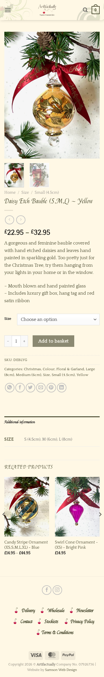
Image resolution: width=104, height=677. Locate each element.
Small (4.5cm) (47, 192)
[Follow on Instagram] (57, 590)
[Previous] (13, 95)
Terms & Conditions (58, 632)
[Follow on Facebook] (46, 590)
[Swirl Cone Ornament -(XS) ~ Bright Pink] (77, 507)
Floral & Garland (70, 369)
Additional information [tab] (19, 422)
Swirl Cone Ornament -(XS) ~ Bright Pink (76, 545)
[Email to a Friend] (41, 387)
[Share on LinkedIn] (61, 387)
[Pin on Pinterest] (51, 387)
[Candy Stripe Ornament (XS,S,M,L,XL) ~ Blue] (26, 507)
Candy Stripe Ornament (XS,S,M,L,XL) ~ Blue (26, 545)
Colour (49, 369)
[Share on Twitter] (30, 387)
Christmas (32, 369)
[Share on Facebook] (20, 387)
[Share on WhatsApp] (9, 387)
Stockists (51, 622)
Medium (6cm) (28, 375)
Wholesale (55, 611)
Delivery (28, 611)
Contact (26, 622)
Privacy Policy (82, 622)
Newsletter (85, 611)
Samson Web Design (61, 670)
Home (10, 192)
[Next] (90, 95)
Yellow (82, 375)
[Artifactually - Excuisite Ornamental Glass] (47, 10)
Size (25, 192)
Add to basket (53, 341)
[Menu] (7, 10)
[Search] (85, 10)
